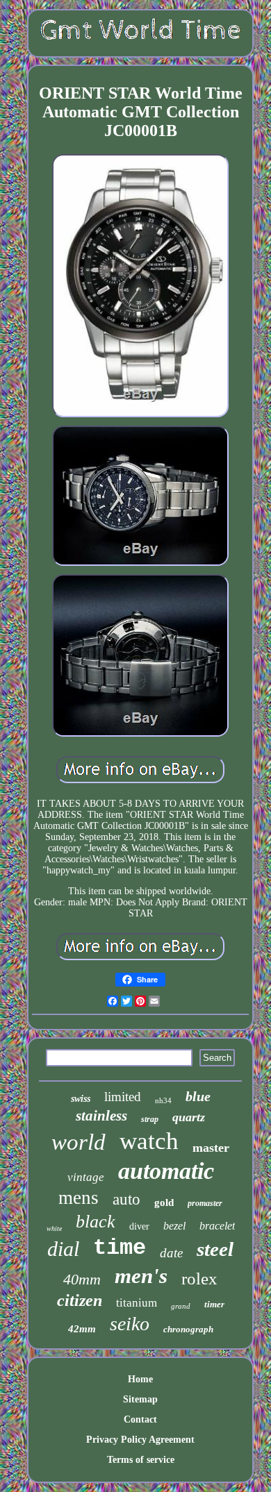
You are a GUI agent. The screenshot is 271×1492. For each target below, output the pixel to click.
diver (139, 1226)
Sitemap (140, 1399)
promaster (205, 1203)
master (210, 1148)
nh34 (163, 1100)
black (95, 1222)
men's (141, 1276)
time (119, 1248)
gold (164, 1202)
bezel (174, 1226)
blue (198, 1096)
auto (126, 1199)
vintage (85, 1177)
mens (78, 1197)
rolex (199, 1278)
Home (140, 1379)
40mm (82, 1279)
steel (215, 1249)
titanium (136, 1302)
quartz (188, 1117)
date (171, 1253)
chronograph (188, 1329)
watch (149, 1141)
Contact (140, 1419)
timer (214, 1304)
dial (63, 1248)
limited (122, 1096)
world (78, 1142)
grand (180, 1306)
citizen (79, 1300)
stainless (101, 1115)
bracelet (217, 1226)
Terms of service (140, 1460)
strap (149, 1119)
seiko (129, 1323)
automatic (166, 1171)
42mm (82, 1328)
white (54, 1228)
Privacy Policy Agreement (140, 1439)
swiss (80, 1098)
